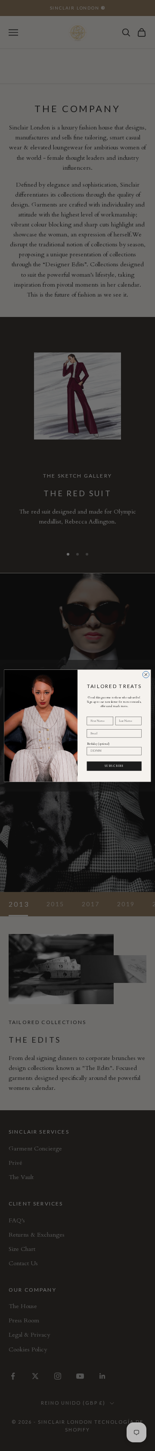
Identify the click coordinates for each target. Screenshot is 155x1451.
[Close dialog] (146, 674)
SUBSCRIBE (114, 766)
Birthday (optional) (98, 743)
